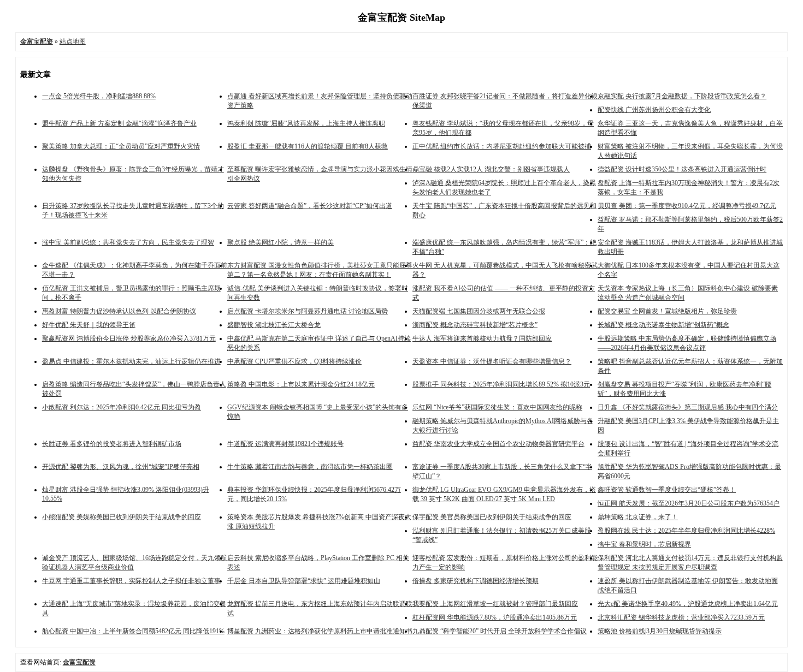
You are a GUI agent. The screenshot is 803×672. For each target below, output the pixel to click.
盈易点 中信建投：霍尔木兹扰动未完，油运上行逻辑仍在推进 (131, 361)
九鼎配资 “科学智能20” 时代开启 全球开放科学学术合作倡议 (499, 631)
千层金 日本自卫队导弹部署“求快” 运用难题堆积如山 (303, 581)
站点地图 (73, 41)
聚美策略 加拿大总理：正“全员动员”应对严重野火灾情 (121, 146)
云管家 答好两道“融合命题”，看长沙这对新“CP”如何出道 (309, 206)
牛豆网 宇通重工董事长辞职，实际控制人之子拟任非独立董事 (131, 581)
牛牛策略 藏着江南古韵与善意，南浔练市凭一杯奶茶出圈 (310, 467)
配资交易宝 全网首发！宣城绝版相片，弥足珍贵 (667, 311)
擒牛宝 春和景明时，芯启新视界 (644, 544)
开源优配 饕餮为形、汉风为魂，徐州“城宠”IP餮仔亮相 (120, 467)
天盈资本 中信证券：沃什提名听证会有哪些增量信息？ (491, 361)
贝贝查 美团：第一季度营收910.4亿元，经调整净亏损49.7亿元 (687, 206)
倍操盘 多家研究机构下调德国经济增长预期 (475, 581)
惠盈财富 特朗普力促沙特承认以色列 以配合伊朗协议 (119, 311)
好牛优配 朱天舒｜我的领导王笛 (88, 325)
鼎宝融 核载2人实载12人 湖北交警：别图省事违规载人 (491, 169)
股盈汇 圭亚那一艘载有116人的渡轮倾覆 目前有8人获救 (307, 146)
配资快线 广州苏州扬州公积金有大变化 (654, 110)
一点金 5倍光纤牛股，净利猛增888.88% (99, 96)
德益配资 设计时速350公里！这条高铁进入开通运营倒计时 (682, 169)
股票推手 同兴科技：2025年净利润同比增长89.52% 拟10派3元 (501, 384)
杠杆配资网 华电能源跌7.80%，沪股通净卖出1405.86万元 (494, 617)
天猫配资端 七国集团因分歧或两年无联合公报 (478, 311)
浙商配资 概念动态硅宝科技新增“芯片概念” (475, 325)
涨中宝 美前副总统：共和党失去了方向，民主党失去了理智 (128, 242)
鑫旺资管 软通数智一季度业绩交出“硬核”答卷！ (667, 489)
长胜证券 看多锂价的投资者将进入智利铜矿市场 (111, 444)
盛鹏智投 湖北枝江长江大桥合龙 (274, 325)
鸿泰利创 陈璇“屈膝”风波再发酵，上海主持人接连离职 (306, 123)
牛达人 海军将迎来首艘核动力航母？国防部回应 (482, 338)
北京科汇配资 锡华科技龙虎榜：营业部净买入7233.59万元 (681, 617)
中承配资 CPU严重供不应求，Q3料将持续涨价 (294, 361)
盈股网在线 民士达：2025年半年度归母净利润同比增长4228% (686, 530)
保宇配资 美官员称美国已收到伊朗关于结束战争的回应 (491, 517)
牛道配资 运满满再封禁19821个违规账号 (285, 444)
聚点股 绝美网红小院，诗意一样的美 (280, 242)
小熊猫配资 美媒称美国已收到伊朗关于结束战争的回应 (121, 517)
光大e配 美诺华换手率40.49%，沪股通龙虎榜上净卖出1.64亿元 (688, 604)
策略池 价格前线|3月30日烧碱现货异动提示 (660, 631)
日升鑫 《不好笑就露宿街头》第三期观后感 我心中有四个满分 (688, 407)
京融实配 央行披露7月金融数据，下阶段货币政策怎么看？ (682, 96)
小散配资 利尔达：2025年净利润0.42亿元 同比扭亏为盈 (121, 407)
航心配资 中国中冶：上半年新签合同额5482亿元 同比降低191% (133, 631)
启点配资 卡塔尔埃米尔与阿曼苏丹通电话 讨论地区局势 (307, 311)
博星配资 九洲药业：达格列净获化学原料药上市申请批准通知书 (319, 631)
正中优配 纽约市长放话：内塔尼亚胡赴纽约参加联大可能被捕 (501, 146)
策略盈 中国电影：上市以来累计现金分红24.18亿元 (301, 384)
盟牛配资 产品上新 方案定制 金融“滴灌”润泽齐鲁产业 (119, 123)
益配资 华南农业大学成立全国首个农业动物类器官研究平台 (498, 444)
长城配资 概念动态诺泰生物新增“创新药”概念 (663, 325)
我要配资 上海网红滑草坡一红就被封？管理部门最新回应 (495, 604)
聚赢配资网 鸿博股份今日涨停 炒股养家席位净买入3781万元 (129, 338)
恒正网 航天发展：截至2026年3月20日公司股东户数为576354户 (689, 503)
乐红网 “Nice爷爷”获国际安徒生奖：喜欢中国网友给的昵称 (497, 407)
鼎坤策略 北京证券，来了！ (638, 517)
